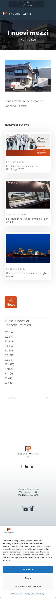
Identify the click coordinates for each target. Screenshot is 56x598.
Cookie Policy (16, 594)
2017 (7, 373)
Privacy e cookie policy (34, 594)
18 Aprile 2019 (28, 40)
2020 (7, 359)
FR (28, 2)
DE (34, 2)
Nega (28, 578)
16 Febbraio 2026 (16, 215)
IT (18, 2)
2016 (7, 378)
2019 (7, 364)
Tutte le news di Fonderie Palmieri (18, 323)
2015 (7, 382)
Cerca (29, 6)
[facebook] (21, 466)
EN (23, 2)
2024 (7, 341)
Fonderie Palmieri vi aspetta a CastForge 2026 (22, 168)
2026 (7, 332)
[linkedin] (26, 466)
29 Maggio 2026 (15, 162)
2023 (7, 346)
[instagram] (32, 466)
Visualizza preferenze (28, 586)
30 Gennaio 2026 (16, 269)
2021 (7, 355)
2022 (7, 350)
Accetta (28, 569)
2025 (7, 336)
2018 (7, 369)
